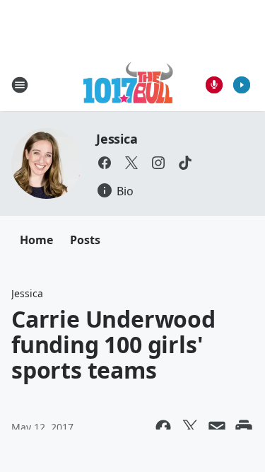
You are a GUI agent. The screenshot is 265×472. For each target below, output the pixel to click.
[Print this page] (244, 427)
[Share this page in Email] (217, 427)
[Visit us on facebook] (104, 162)
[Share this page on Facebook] (163, 427)
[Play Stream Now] (241, 84)
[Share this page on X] (190, 427)
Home (36, 240)
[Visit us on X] (131, 162)
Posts (85, 240)
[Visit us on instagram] (158, 162)
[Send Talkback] (214, 84)
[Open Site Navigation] (19, 84)
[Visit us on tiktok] (185, 162)
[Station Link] (128, 85)
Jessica (117, 138)
